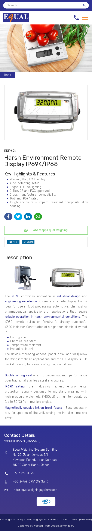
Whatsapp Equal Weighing (50, 230)
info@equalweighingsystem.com (35, 490)
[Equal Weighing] (16, 21)
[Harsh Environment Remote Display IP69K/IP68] (46, 112)
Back (7, 75)
